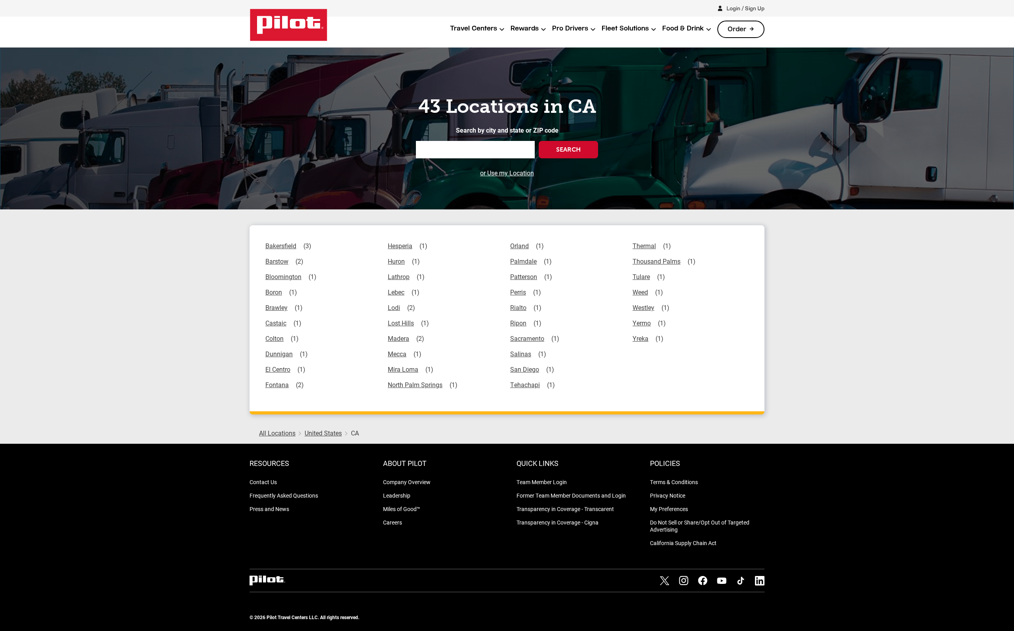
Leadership (396, 495)
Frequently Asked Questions (284, 495)
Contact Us (263, 482)
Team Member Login (542, 482)
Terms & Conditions (674, 482)
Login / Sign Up (745, 8)
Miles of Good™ (401, 509)
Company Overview (407, 482)
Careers (392, 522)
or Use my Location (507, 173)
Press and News (269, 509)
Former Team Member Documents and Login (571, 495)
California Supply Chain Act (683, 543)
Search (568, 149)
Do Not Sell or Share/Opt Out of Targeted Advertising (699, 526)
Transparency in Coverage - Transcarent (565, 509)
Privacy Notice (667, 495)
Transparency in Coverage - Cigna (557, 522)
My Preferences (669, 509)
